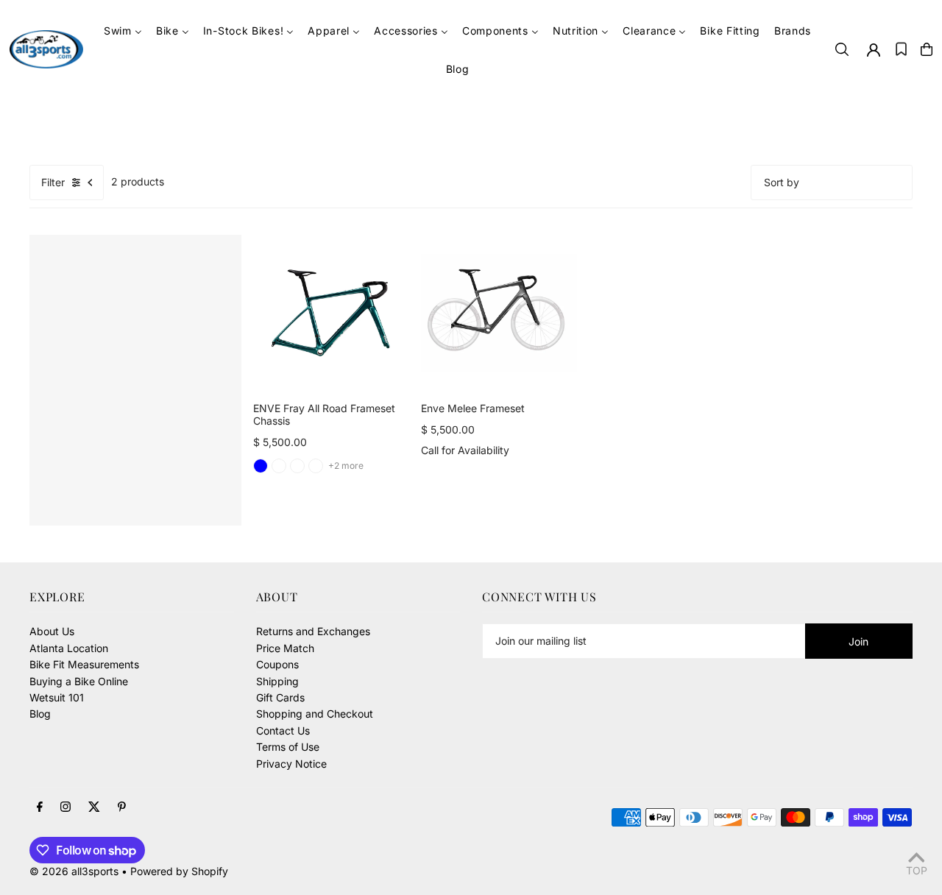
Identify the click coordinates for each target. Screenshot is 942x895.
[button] (901, 49)
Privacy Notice (291, 763)
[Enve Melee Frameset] (499, 313)
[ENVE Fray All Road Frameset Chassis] (331, 313)
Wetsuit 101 (56, 697)
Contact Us (283, 730)
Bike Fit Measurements (84, 664)
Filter (53, 182)
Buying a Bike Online (78, 681)
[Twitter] (94, 807)
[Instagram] (65, 807)
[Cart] (926, 49)
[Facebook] (40, 807)
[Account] (873, 50)
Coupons (277, 664)
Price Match (285, 648)
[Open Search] (842, 49)
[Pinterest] (122, 807)
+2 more (346, 465)
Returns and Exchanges (313, 631)
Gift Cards (280, 697)
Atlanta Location (68, 648)
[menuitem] (123, 30)
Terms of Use (287, 746)
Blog (40, 713)
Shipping (277, 681)
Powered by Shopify (179, 871)
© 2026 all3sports (73, 871)
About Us (51, 631)
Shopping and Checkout (314, 713)
